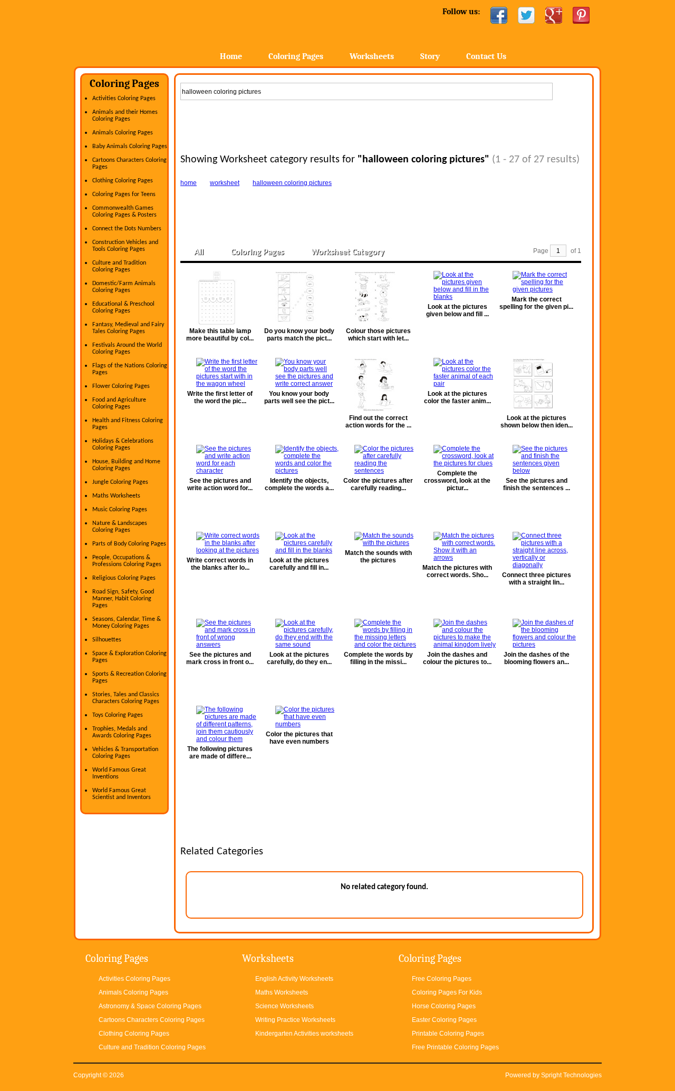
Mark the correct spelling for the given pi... (536, 303)
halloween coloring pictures (292, 183)
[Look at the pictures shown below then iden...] (536, 385)
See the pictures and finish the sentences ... (536, 484)
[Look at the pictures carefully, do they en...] (299, 633)
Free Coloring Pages (441, 978)
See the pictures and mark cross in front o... (220, 658)
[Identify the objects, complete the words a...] (299, 459)
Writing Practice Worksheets (295, 1020)
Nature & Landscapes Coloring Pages (119, 526)
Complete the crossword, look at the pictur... (457, 481)
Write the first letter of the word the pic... (220, 397)
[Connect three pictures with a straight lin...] (536, 550)
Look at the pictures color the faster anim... (457, 397)
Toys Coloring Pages (117, 715)
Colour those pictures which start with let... (378, 334)
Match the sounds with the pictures (378, 556)
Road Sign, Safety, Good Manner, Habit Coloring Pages (123, 599)
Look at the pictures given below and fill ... (457, 310)
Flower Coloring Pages (121, 386)
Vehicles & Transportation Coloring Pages (125, 752)
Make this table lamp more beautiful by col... (220, 334)
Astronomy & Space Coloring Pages (150, 1006)
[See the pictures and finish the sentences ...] (536, 459)
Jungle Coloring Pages (120, 482)
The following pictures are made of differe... (220, 752)
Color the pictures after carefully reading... (378, 484)
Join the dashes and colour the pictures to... (457, 658)
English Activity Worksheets (294, 978)
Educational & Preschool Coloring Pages (123, 307)
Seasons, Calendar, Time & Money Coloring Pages (126, 622)
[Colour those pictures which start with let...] (378, 298)
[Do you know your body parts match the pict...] (299, 298)
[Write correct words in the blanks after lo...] (219, 543)
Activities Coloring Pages (124, 98)
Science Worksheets (284, 1006)
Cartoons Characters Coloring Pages (152, 1020)
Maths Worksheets (116, 496)
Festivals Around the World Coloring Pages (127, 348)
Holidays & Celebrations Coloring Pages (122, 444)
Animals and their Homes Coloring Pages (125, 115)
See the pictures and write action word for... (220, 484)
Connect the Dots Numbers (126, 229)
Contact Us (486, 56)
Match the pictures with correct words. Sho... (457, 571)
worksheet (224, 183)
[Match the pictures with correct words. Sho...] (457, 546)
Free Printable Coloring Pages (455, 1047)
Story (430, 56)
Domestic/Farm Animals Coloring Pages (124, 287)
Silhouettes (106, 640)
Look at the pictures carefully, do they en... (299, 658)
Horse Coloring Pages (444, 1006)
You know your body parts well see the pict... (299, 397)
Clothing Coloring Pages (122, 181)
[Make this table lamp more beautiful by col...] (219, 298)
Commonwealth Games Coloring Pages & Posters (124, 211)
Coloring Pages (295, 56)
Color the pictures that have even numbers (299, 737)
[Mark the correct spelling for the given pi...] (536, 282)
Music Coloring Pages (119, 509)
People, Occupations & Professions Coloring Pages (126, 561)
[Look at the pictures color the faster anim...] (457, 372)
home (188, 183)
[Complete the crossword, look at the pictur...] (457, 456)
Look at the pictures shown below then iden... (536, 421)
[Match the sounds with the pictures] (378, 539)
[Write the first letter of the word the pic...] (219, 372)
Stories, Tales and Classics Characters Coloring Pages (125, 698)
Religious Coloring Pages (124, 578)
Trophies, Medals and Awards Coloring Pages (121, 732)
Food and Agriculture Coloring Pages (119, 403)
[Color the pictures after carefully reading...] (378, 459)
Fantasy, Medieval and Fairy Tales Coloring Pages (128, 328)
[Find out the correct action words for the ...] (378, 385)
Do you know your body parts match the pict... (299, 334)
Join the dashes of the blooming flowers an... (537, 658)
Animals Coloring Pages (122, 133)
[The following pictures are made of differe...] (219, 724)
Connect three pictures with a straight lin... (536, 578)
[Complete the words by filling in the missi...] (378, 633)
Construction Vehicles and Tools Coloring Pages (125, 245)
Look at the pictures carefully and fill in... (299, 564)
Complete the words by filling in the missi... (378, 658)
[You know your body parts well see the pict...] (299, 372)
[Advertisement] (384, 124)
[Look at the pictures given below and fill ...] (457, 285)
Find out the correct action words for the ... (378, 421)
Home (157, 31)
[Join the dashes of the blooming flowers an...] (536, 633)
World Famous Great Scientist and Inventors (121, 794)
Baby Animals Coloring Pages (129, 146)
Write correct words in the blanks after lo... (220, 564)
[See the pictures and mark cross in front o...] (219, 633)
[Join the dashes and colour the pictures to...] (457, 633)
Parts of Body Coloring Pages (129, 544)
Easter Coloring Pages (444, 1020)
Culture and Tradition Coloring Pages (119, 266)
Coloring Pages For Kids (447, 992)
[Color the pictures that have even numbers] (299, 717)
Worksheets (372, 56)
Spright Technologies (571, 1075)
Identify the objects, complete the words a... (299, 484)
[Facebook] (498, 15)
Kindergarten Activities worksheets (304, 1033)
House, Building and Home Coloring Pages (126, 465)
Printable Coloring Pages (448, 1033)
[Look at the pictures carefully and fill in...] (299, 543)
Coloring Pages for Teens (124, 194)
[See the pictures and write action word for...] (219, 459)
